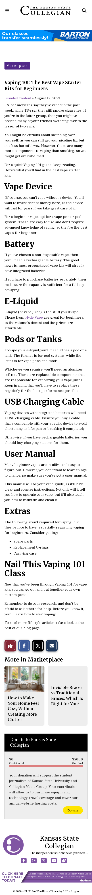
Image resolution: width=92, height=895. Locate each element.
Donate (72, 810)
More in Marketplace (33, 659)
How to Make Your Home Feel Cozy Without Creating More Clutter (23, 708)
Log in (75, 891)
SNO (66, 891)
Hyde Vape (34, 317)
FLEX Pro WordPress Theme (41, 891)
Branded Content (17, 98)
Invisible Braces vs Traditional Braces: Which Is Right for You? (67, 695)
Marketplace (17, 65)
